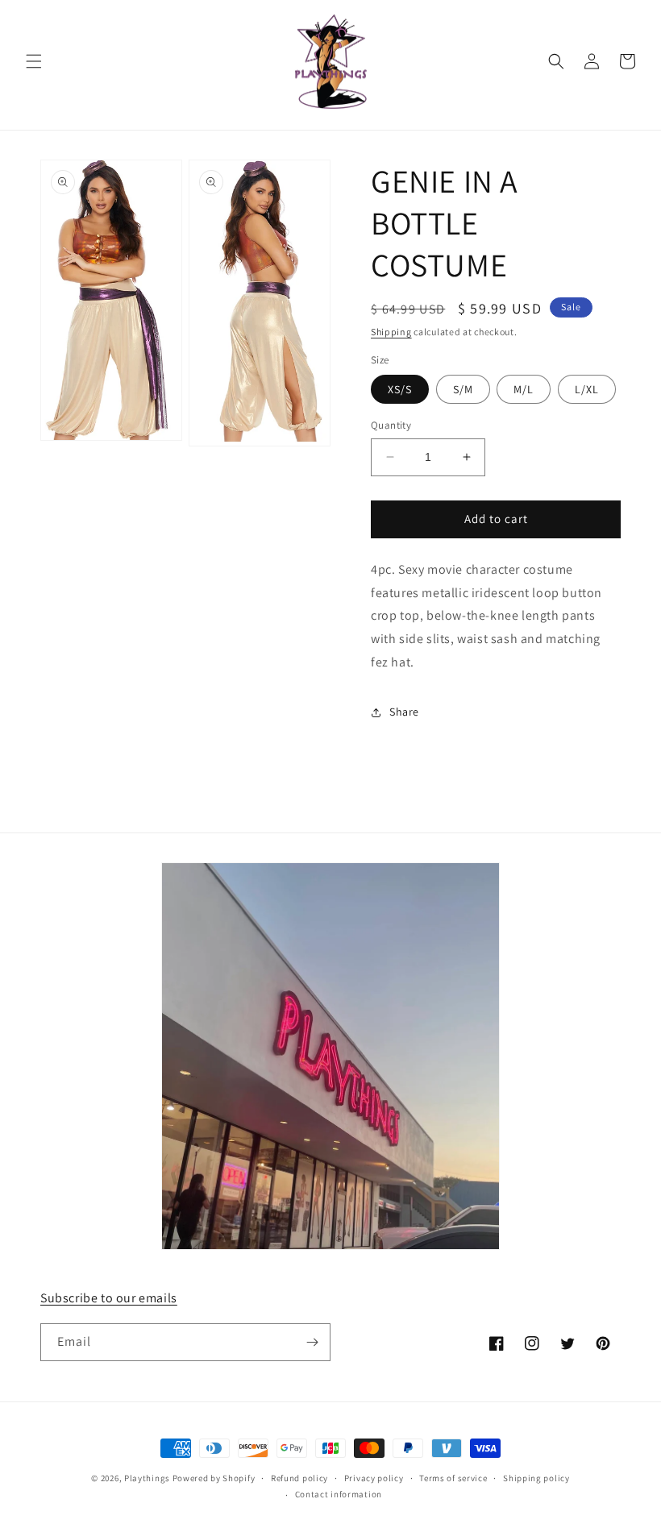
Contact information (338, 1494)
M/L (523, 389)
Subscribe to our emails (108, 1297)
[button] (34, 61)
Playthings (147, 1478)
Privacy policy (374, 1478)
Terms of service (453, 1478)
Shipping (391, 332)
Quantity (391, 425)
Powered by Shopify (214, 1478)
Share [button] (404, 711)
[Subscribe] (312, 1342)
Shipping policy (536, 1478)
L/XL (587, 389)
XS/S (400, 389)
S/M (463, 389)
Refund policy (299, 1478)
